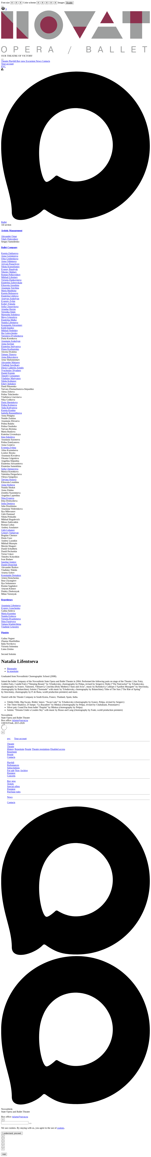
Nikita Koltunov (8, 381)
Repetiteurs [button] (7, 599)
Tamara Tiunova (8, 354)
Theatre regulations (41, 749)
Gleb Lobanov (8, 530)
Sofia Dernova (8, 503)
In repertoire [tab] (12, 671)
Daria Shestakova (9, 402)
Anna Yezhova (8, 485)
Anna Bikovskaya (9, 357)
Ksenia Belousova (9, 293)
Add (4, 1154)
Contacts (46, 61)
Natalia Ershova (8, 616)
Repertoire (19, 749)
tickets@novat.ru (20, 720)
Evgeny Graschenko (10, 608)
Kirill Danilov (7, 328)
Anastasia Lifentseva (10, 605)
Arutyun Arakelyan (10, 298)
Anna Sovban (7, 344)
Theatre (5, 61)
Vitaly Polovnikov (9, 239)
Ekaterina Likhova (9, 296)
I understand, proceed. (12, 1133)
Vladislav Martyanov (11, 378)
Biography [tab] (12, 668)
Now (17, 770)
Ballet (4, 222)
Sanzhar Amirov (8, 562)
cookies (60, 1128)
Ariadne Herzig (8, 309)
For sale (10, 770)
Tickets (10, 784)
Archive (24, 770)
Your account (7, 64)
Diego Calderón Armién (12, 367)
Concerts (11, 776)
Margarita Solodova (10, 314)
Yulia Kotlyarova (9, 407)
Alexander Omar (9, 236)
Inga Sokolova (8, 437)
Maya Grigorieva (9, 317)
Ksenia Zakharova (9, 253)
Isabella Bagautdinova (11, 413)
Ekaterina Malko (9, 320)
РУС (3, 66)
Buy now (21, 61)
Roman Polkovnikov (10, 274)
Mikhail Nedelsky (9, 330)
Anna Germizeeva (9, 256)
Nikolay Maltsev (9, 272)
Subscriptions (13, 768)
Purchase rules (13, 792)
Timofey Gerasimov (10, 375)
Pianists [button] (5, 632)
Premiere (11, 773)
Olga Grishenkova (9, 258)
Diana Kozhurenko (10, 349)
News (39, 61)
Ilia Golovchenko (9, 333)
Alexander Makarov (10, 362)
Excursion (31, 61)
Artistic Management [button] (11, 230)
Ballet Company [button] (9, 247)
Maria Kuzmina (8, 613)
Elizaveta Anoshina (10, 285)
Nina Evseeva (7, 498)
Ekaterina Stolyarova (11, 346)
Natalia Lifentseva (9, 322)
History (10, 749)
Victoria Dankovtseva (11, 280)
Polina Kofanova (9, 405)
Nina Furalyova (8, 621)
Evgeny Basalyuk (9, 269)
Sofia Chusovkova (9, 306)
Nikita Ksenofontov (10, 266)
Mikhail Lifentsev (9, 277)
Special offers (13, 786)
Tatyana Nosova (8, 479)
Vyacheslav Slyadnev (11, 370)
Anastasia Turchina (10, 288)
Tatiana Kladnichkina (11, 624)
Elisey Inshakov (8, 383)
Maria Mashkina (8, 290)
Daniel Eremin (8, 373)
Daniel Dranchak (9, 564)
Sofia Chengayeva (9, 469)
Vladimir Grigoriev (10, 627)
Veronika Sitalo (8, 312)
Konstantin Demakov (11, 575)
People (28, 749)
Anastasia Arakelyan (10, 341)
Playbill (13, 61)
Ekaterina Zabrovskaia (11, 282)
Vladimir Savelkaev (10, 365)
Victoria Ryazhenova (11, 619)
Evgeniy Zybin (8, 301)
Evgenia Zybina (8, 447)
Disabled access (57, 749)
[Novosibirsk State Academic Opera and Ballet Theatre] (75, 53)
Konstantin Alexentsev (11, 325)
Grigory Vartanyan (10, 532)
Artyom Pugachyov (10, 264)
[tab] (75, 230)
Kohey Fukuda (8, 304)
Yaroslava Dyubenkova (12, 336)
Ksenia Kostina (8, 410)
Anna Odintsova (9, 261)
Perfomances (13, 765)
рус (8, 738)
